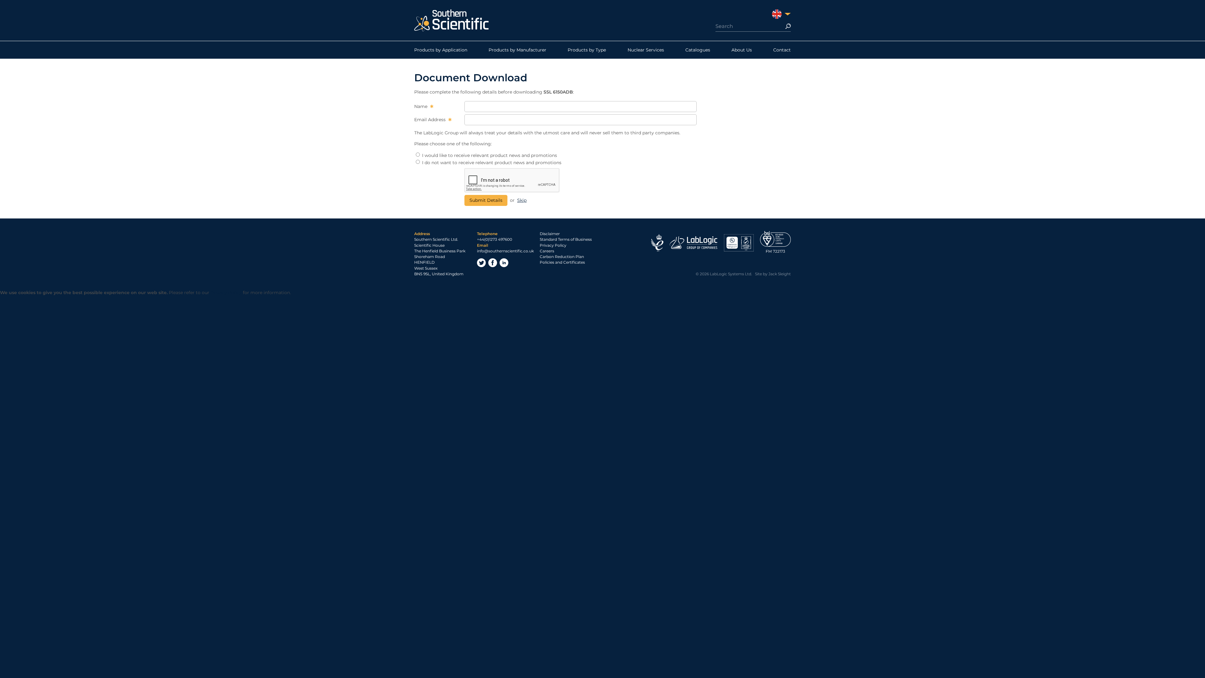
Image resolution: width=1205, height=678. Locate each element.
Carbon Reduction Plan (562, 256)
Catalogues (697, 50)
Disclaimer (550, 233)
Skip (522, 200)
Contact (782, 50)
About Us (741, 50)
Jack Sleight (780, 274)
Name (421, 106)
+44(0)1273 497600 (494, 239)
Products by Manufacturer (517, 50)
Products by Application (440, 50)
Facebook (492, 262)
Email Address (430, 119)
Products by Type (587, 50)
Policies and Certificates (562, 262)
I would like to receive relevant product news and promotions (489, 155)
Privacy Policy (553, 245)
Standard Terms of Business (566, 239)
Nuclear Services (646, 50)
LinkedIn (504, 262)
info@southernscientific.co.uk (505, 251)
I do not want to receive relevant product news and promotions (491, 162)
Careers (547, 251)
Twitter (481, 262)
